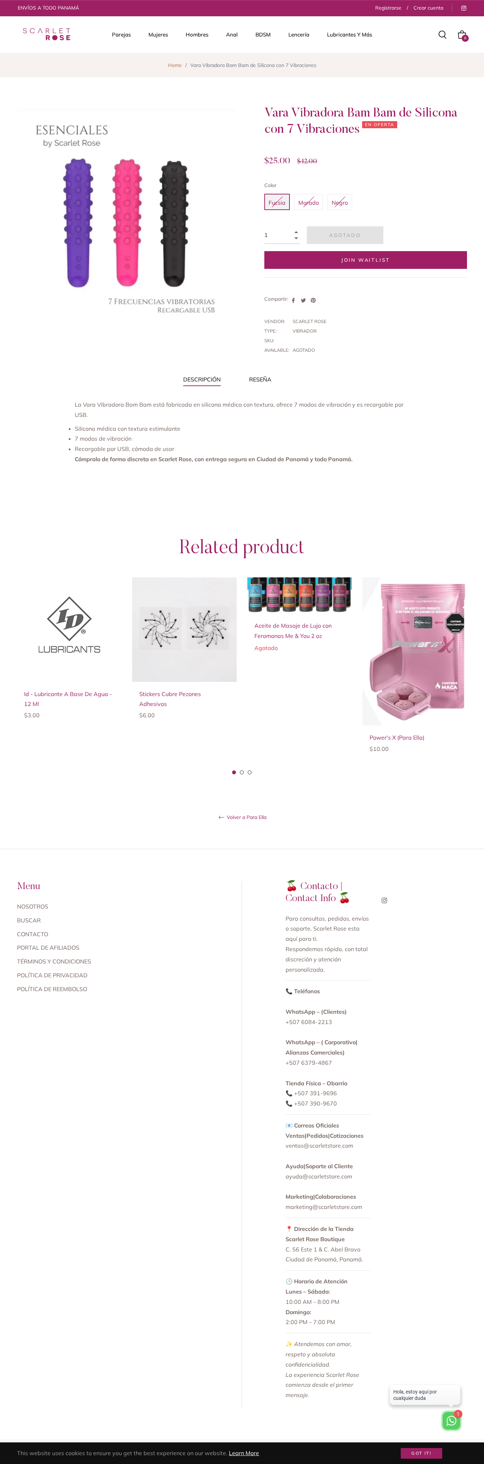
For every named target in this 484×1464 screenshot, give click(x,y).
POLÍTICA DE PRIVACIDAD (52, 975)
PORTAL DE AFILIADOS (48, 947)
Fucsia (277, 202)
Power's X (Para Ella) (397, 737)
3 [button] (250, 772)
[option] (69, 659)
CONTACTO (32, 934)
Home (175, 65)
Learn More (244, 1453)
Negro (340, 202)
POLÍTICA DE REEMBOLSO (52, 989)
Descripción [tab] (202, 379)
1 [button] (234, 772)
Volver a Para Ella (245, 817)
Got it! (421, 1453)
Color (270, 185)
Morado (308, 202)
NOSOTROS (32, 906)
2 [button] (242, 772)
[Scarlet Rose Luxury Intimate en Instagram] (463, 8)
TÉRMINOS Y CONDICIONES (54, 961)
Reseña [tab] (261, 379)
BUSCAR (29, 920)
